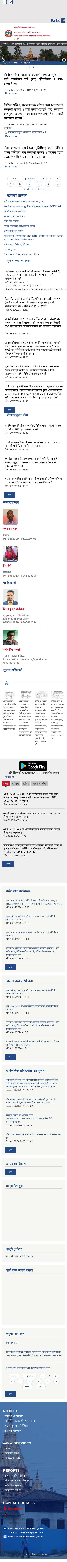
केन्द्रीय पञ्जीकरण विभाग (15, 211)
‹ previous (29, 178)
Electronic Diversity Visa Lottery (21, 254)
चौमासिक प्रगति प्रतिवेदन (17, 1480)
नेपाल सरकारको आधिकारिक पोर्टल (19, 226)
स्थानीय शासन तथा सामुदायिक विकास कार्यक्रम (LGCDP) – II (32, 206)
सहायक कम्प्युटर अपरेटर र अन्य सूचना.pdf (27, 132)
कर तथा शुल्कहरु (13, 1430)
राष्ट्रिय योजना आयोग (13, 231)
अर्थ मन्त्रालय (10, 249)
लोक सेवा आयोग (11, 221)
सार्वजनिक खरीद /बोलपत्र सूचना (20, 1420)
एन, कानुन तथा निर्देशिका (17, 1425)
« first (13, 178)
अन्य (9, 410)
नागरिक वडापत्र (12, 1458)
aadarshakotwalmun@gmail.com (26, 1532)
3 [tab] (37, 67)
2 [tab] (33, 67)
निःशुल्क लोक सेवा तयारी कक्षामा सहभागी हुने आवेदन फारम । (29, 1368)
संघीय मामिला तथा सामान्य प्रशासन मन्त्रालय (24, 201)
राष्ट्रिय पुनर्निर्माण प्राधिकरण (17, 244)
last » (41, 189)
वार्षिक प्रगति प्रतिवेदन (15, 1475)
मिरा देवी (7, 565)
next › (27, 189)
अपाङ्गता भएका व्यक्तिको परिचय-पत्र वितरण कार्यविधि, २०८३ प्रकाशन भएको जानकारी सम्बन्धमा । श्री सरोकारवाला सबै (32, 275)
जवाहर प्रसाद (10, 528)
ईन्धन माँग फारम (12, 1343)
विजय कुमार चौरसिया (13, 608)
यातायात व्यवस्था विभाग (14, 216)
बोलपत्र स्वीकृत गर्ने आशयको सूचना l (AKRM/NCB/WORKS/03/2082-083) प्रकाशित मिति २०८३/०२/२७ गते (29, 1118)
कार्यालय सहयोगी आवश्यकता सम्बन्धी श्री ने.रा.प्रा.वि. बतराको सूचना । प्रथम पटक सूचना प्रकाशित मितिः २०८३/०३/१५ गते (31, 462)
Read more (11, 93)
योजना (15, 783)
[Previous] (3, 59)
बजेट (6, 784)
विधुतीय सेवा (39, 783)
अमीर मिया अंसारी (12, 649)
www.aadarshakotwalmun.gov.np (25, 1536)
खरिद (26, 783)
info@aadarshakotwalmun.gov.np (26, 1528)
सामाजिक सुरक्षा (12, 1453)
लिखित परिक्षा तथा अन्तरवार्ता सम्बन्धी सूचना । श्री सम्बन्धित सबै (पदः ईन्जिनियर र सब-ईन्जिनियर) (33, 79)
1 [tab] (29, 67)
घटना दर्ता (9, 1448)
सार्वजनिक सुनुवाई (13, 1485)
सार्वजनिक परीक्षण (13, 1490)
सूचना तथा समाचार (14, 1416)
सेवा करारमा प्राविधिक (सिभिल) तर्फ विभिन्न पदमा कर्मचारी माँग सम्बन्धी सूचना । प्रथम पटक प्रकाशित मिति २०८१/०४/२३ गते (33, 152)
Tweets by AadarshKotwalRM (19, 1256)
